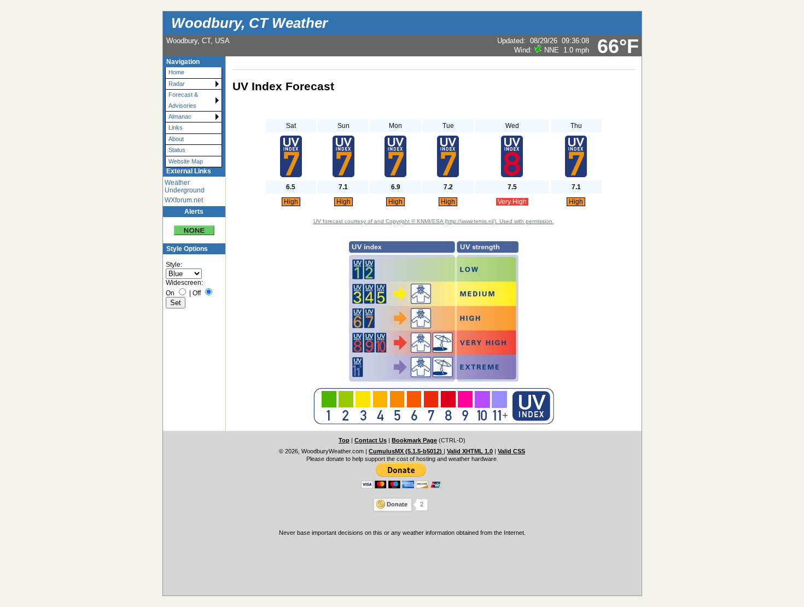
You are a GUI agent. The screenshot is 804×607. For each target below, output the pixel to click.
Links (175, 127)
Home (176, 72)
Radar (176, 83)
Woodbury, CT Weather (249, 23)
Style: (174, 265)
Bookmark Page (414, 440)
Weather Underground (185, 186)
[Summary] (194, 226)
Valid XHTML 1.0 (470, 451)
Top (344, 440)
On (170, 293)
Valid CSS (511, 451)
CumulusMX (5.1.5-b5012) (406, 451)
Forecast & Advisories (183, 99)
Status (176, 150)
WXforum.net (184, 200)
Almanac (179, 116)
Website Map (185, 161)
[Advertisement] (402, 565)
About (176, 139)
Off (197, 293)
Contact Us (370, 440)
